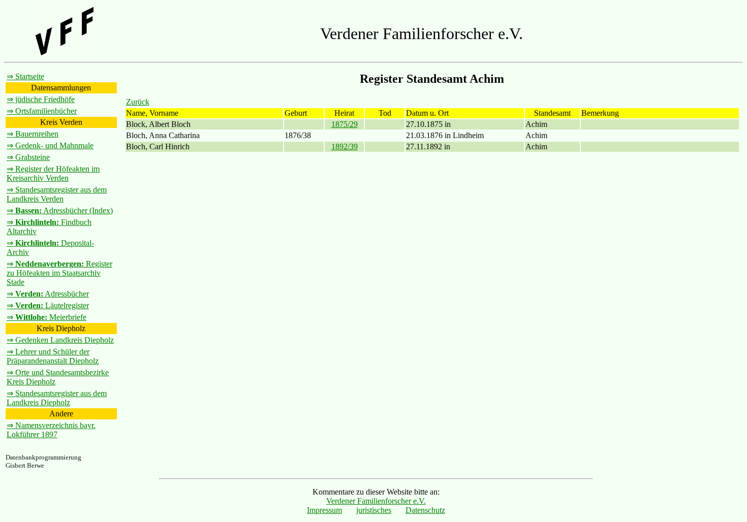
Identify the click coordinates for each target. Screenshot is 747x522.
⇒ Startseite (25, 76)
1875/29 (344, 124)
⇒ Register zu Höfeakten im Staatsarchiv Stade (59, 272)
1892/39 (344, 146)
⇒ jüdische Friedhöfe (41, 99)
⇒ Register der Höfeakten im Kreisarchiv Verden (53, 173)
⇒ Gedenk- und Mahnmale (50, 145)
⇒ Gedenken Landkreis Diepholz (60, 340)
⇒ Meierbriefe (46, 317)
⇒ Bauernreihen (32, 133)
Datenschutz (425, 510)
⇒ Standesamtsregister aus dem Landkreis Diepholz (57, 398)
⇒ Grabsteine (28, 157)
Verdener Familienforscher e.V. (376, 501)
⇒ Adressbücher (48, 293)
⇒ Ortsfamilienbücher (42, 111)
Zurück (137, 101)
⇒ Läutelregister (48, 305)
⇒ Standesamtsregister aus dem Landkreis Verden (57, 194)
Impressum (324, 510)
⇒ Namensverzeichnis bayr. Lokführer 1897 (51, 430)
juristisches (373, 510)
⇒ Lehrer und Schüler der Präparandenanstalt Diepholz (53, 356)
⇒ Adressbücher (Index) (60, 210)
